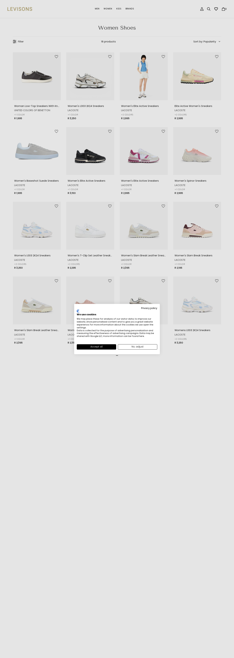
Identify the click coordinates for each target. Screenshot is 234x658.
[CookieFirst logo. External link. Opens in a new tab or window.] (78, 311)
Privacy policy (149, 308)
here (141, 336)
